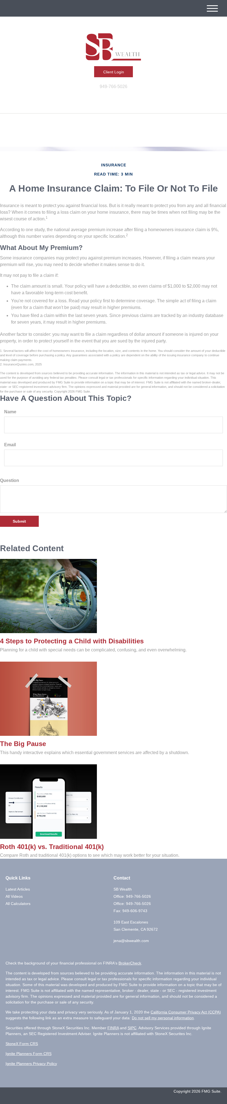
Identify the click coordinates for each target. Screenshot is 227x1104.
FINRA (113, 1028)
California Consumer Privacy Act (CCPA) (186, 1012)
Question (9, 480)
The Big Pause (23, 743)
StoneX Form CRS (22, 1043)
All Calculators (18, 903)
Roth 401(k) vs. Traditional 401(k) (52, 846)
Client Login (113, 72)
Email (10, 444)
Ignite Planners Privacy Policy (31, 1063)
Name (10, 411)
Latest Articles (18, 889)
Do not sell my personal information (163, 1018)
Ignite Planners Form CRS (28, 1053)
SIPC (132, 1028)
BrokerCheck (129, 963)
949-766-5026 (113, 86)
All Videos (14, 896)
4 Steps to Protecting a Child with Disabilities (72, 641)
